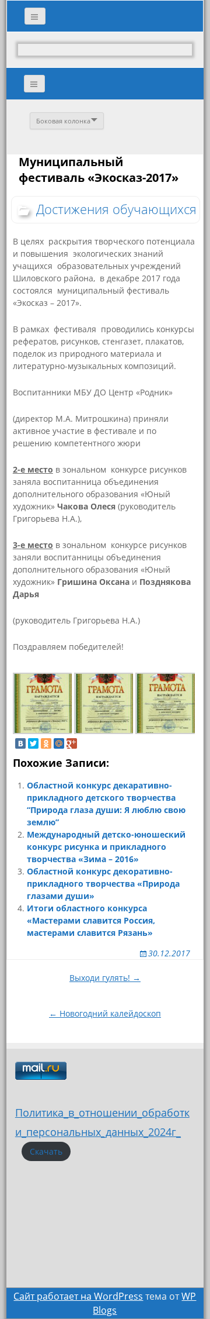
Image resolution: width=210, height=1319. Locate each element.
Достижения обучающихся (116, 209)
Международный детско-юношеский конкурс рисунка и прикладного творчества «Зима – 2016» (106, 847)
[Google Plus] (71, 743)
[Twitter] (33, 743)
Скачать (46, 1151)
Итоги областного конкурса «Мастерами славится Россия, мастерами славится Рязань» (91, 920)
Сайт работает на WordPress (78, 1296)
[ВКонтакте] (20, 743)
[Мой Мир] (59, 743)
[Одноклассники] (46, 743)
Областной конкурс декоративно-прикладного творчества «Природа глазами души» (103, 883)
